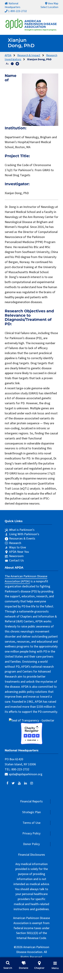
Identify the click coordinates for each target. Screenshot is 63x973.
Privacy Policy (31, 833)
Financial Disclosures (31, 855)
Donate (23, 968)
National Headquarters (12, 5)
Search (8, 968)
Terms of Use (31, 823)
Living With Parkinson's (24, 534)
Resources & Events (22, 538)
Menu (55, 968)
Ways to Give (17, 547)
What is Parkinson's (21, 530)
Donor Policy (31, 844)
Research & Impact (28, 55)
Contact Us (16, 560)
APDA (8, 55)
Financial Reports (31, 801)
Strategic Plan (31, 812)
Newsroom (16, 556)
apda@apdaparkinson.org (25, 774)
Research (15, 543)
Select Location (49, 7)
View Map (53, 3)
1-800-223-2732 (17, 11)
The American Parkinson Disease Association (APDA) (26, 579)
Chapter (39, 968)
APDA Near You (19, 552)
